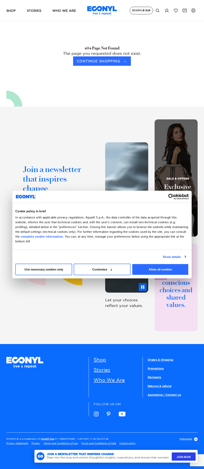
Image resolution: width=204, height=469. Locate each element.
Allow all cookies (160, 269)
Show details (172, 256)
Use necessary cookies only (44, 269)
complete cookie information (42, 236)
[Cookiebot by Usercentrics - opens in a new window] (171, 197)
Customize (99, 269)
